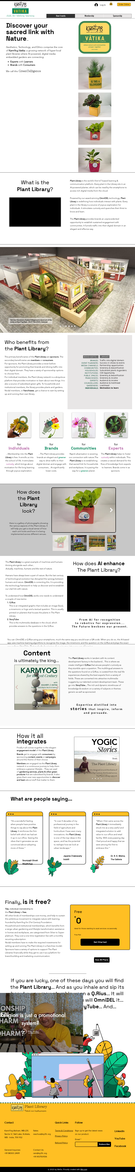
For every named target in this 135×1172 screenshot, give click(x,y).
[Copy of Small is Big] (69, 326)
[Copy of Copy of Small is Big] (72, 326)
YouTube (120, 1138)
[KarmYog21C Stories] (34, 706)
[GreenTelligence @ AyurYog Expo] (63, 326)
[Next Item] (111, 510)
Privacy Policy (61, 1136)
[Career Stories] (98, 778)
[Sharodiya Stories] (101, 778)
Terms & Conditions (64, 1131)
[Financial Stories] (95, 778)
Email (77, 1139)
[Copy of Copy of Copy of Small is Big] (74, 326)
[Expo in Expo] (60, 326)
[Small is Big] (66, 326)
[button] (111, 3)
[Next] (120, 290)
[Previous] (15, 290)
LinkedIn (119, 1131)
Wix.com (83, 1169)
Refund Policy (61, 1143)
